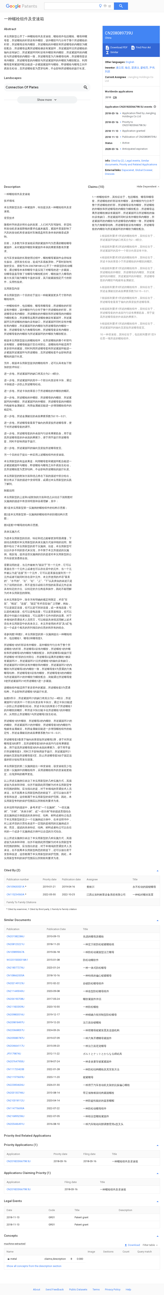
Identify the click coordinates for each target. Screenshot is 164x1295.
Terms (96, 1289)
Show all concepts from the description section (34, 1266)
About (36, 1289)
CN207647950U (15, 1061)
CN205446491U (15, 1123)
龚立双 (120, 67)
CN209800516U (15, 1014)
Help (128, 1289)
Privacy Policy (112, 1289)
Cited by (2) (117, 160)
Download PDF (119, 47)
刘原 (107, 71)
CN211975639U (15, 1077)
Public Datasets (78, 1289)
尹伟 (152, 67)
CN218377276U (15, 967)
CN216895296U (15, 1116)
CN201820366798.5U (19, 1161)
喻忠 (127, 67)
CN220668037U (15, 1030)
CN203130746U (15, 1092)
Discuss (109, 173)
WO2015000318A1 (17, 959)
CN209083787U (15, 1037)
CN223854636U (15, 1084)
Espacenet (128, 170)
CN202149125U (15, 983)
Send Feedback (55, 1289)
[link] (12, 1258)
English (130, 62)
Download (133, 1244)
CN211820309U (15, 1006)
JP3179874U (14, 1053)
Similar (114, 52)
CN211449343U (15, 991)
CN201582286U (15, 936)
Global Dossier (143, 170)
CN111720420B (15, 1069)
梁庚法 (135, 67)
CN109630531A (16, 886)
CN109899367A (15, 951)
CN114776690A (15, 1108)
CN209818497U (15, 1022)
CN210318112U (15, 1100)
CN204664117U (15, 1045)
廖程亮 (144, 67)
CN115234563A (16, 894)
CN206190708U (15, 998)
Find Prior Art (143, 47)
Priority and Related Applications (138, 164)
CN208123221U (15, 944)
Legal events (132, 160)
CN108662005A (15, 975)
